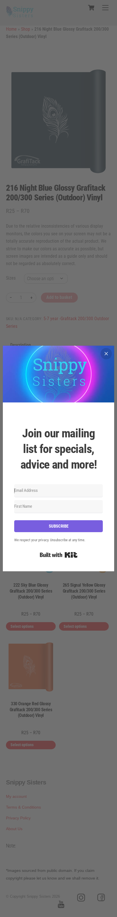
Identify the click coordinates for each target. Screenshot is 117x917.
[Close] (106, 353)
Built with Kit (59, 555)
